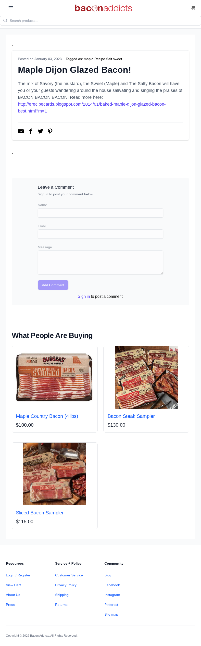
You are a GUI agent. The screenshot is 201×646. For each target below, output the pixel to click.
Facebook (112, 585)
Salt (109, 59)
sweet (117, 59)
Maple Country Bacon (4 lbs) (47, 416)
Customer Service (69, 575)
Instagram (112, 595)
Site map (111, 614)
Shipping (62, 595)
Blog (107, 575)
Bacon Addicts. (40, 635)
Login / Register (18, 575)
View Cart (13, 585)
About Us (13, 595)
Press (10, 605)
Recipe (99, 59)
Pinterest (111, 605)
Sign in (84, 296)
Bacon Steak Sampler (131, 416)
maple (88, 59)
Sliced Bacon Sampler (40, 512)
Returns (61, 605)
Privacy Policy (65, 585)
